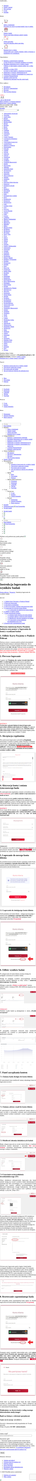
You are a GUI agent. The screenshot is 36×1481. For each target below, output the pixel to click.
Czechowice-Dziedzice (10, 139)
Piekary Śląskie (8, 258)
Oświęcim (7, 249)
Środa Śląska (7, 295)
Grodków (6, 160)
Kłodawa (6, 189)
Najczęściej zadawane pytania (20, 466)
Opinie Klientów (16, 496)
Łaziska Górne (8, 206)
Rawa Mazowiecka (9, 281)
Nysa (5, 236)
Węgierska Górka (9, 320)
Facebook (14, 481)
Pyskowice (7, 269)
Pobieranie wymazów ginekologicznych (19, 442)
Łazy (5, 207)
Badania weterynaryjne (14, 449)
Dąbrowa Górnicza (9, 145)
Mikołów (6, 224)
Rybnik (6, 286)
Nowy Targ (7, 234)
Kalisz (5, 180)
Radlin (6, 274)
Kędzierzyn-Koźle (9, 185)
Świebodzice (7, 300)
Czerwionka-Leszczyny (11, 142)
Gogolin (6, 159)
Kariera (13, 494)
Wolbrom (6, 331)
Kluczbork (7, 191)
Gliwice (6, 155)
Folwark (6, 149)
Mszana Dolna (8, 227)
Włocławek (7, 323)
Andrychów (7, 117)
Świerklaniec (7, 301)
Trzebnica (6, 313)
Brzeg (5, 127)
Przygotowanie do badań (18, 468)
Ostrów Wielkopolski (10, 246)
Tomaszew (7, 306)
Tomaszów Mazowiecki (11, 308)
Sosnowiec (7, 293)
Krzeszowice (7, 202)
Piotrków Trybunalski (10, 259)
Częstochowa (8, 144)
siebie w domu (21, 356)
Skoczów (6, 291)
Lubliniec (6, 217)
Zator (5, 336)
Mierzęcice (7, 222)
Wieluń (6, 321)
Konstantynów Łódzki (10, 196)
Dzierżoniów (7, 147)
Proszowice (7, 263)
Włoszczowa (7, 325)
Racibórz (6, 273)
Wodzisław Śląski (9, 326)
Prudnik (6, 264)
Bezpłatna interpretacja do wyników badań (19, 439)
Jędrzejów (7, 174)
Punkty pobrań (8, 7)
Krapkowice (7, 199)
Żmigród (6, 347)
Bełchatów (7, 120)
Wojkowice (7, 328)
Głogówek (7, 157)
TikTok (13, 486)
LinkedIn (13, 484)
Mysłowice (7, 231)
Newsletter (14, 476)
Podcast (13, 478)
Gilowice (6, 154)
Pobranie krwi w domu (6, 358)
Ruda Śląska (7, 284)
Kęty (5, 187)
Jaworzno (6, 172)
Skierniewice (7, 289)
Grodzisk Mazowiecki (10, 162)
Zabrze (6, 333)
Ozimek (6, 251)
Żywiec (6, 350)
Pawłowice (7, 256)
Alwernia (6, 115)
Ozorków (6, 253)
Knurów (6, 192)
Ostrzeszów (7, 248)
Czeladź (6, 140)
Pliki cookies (7, 1477)
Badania (6, 5)
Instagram (14, 483)
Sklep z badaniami (12, 429)
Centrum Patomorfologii (14, 447)
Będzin (6, 118)
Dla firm (9, 456)
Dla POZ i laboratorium (14, 454)
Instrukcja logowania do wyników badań (23, 464)
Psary (5, 266)
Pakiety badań (11, 431)
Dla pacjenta (7, 9)
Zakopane (7, 335)
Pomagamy (14, 499)
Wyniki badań (8, 508)
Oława (6, 237)
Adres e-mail (4, 1433)
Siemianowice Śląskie (10, 288)
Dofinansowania (9, 506)
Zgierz (5, 345)
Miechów (6, 221)
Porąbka (6, 261)
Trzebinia (6, 311)
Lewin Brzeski (8, 211)
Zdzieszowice (8, 342)
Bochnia (6, 125)
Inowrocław (7, 165)
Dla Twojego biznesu (13, 458)
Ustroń (6, 318)
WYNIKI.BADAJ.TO (18, 673)
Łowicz (6, 216)
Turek (5, 315)
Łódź (5, 214)
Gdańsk (6, 150)
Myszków (7, 232)
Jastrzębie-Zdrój (8, 169)
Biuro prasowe (15, 503)
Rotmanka (7, 283)
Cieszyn (6, 135)
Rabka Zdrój (7, 271)
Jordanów (6, 179)
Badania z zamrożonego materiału (17, 437)
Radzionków (7, 279)
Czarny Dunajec (8, 137)
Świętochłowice (8, 303)
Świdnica (6, 298)
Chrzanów (7, 133)
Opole (5, 243)
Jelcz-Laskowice (8, 175)
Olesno (6, 239)
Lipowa (6, 212)
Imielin (6, 164)
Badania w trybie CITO (14, 441)
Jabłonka (6, 167)
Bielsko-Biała (8, 122)
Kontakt (6, 12)
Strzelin (6, 296)
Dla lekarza (10, 452)
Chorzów (6, 132)
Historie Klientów (16, 501)
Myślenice (7, 229)
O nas (5, 10)
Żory (5, 348)
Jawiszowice (7, 170)
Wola (5, 330)
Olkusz (6, 241)
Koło (5, 194)
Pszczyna (6, 268)
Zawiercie (7, 338)
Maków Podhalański (10, 219)
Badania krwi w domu (13, 434)
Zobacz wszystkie (19, 358)
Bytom (6, 128)
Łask (5, 204)
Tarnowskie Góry (9, 305)
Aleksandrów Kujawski (11, 113)
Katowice (6, 184)
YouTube (13, 488)
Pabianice (6, 254)
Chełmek (6, 130)
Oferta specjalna (12, 432)
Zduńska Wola (8, 340)
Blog (12, 474)
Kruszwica (7, 201)
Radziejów (7, 278)
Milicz (5, 226)
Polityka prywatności (10, 1475)
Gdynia (6, 152)
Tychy (5, 316)
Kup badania (7, 426)
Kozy (5, 197)
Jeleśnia (6, 177)
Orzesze (6, 244)
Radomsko (7, 276)
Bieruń (6, 123)
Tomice (6, 310)
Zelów (5, 343)
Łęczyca (6, 209)
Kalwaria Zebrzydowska (11, 182)
